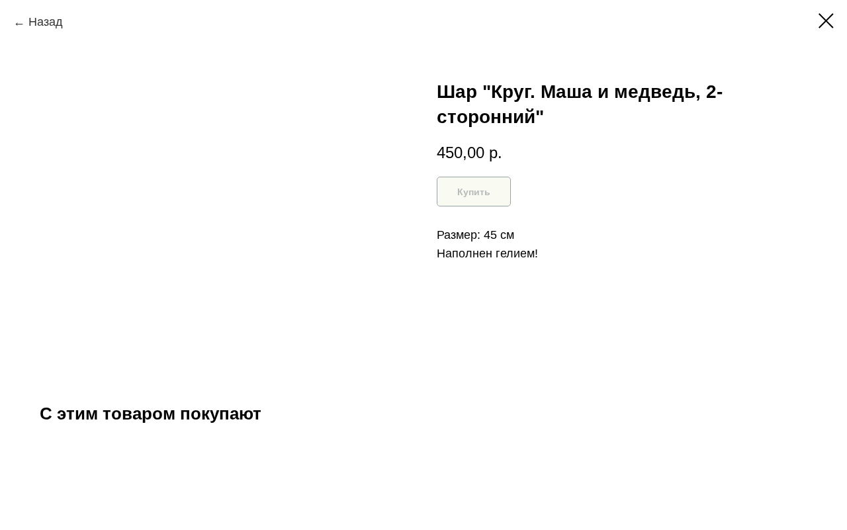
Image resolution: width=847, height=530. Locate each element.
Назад (45, 21)
